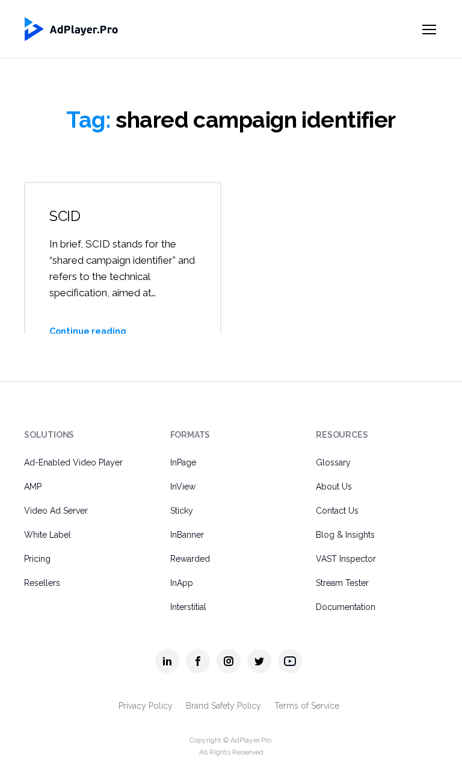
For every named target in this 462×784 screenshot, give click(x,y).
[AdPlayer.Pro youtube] (290, 661)
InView (183, 486)
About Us (334, 486)
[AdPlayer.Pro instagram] (229, 661)
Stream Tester (342, 583)
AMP (33, 486)
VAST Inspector (346, 559)
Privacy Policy (146, 706)
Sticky (181, 510)
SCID (65, 216)
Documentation (345, 607)
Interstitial (188, 607)
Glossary (333, 462)
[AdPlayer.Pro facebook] (198, 661)
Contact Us (337, 510)
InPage (183, 462)
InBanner (187, 535)
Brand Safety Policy (223, 706)
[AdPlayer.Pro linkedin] (167, 661)
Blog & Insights (345, 535)
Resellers (42, 583)
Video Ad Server (56, 510)
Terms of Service (306, 706)
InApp (181, 583)
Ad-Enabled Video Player (73, 462)
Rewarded (190, 559)
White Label (47, 535)
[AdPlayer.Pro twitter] (259, 661)
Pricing (37, 559)
